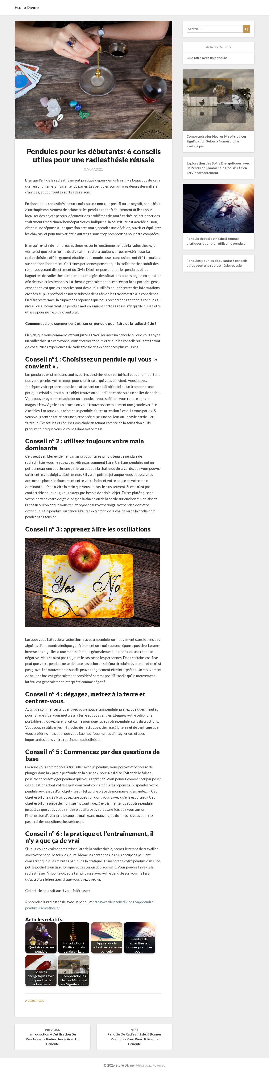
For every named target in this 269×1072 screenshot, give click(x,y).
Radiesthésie (34, 1000)
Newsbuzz (144, 1065)
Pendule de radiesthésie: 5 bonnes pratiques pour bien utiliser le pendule (134, 1037)
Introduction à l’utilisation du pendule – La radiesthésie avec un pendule (52, 1037)
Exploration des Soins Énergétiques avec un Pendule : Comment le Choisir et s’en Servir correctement (218, 168)
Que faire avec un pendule (206, 58)
